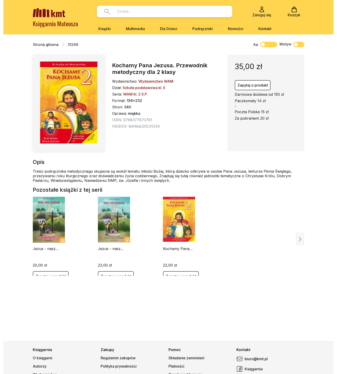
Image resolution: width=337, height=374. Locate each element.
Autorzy (40, 366)
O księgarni (42, 358)
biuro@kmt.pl (256, 359)
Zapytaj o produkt (253, 85)
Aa (255, 44)
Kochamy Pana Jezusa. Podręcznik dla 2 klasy (180, 248)
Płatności (176, 366)
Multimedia (135, 28)
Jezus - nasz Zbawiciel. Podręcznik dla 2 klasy (112, 248)
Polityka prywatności (119, 366)
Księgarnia (254, 369)
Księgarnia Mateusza (55, 23)
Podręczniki (202, 28)
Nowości (235, 28)
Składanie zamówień (186, 358)
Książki (104, 28)
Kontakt (264, 28)
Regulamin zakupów (118, 358)
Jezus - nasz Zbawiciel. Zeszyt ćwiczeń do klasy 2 (49, 248)
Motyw (285, 44)
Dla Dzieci (168, 28)
